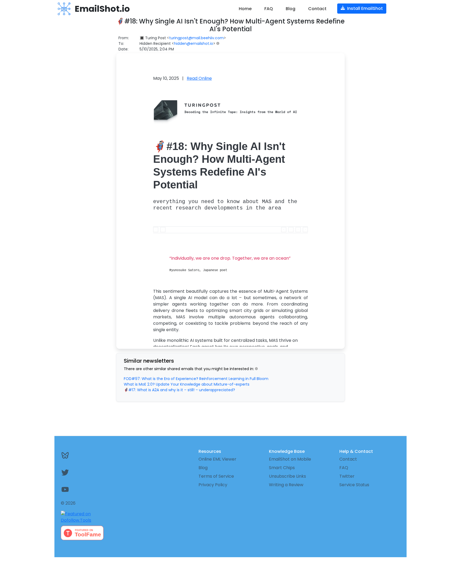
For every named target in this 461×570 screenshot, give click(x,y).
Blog (290, 9)
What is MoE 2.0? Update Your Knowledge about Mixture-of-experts (186, 384)
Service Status (354, 485)
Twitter (347, 476)
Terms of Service (216, 476)
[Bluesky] (89, 455)
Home (245, 9)
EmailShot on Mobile (290, 459)
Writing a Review (286, 485)
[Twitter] (89, 472)
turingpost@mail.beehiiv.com (196, 38)
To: (121, 43)
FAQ (268, 9)
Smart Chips (282, 468)
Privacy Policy (212, 485)
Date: (123, 49)
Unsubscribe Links (287, 476)
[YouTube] (89, 489)
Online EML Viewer (217, 459)
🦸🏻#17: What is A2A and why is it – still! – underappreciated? (179, 390)
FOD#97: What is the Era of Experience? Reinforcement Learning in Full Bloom (196, 378)
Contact (317, 9)
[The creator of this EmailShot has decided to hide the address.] (218, 43)
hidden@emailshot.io (193, 43)
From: (123, 38)
